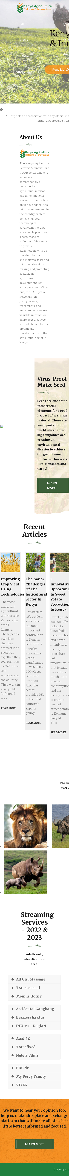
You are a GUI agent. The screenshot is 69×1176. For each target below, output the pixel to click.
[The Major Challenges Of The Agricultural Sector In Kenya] (35, 562)
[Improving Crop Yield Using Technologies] (10, 562)
